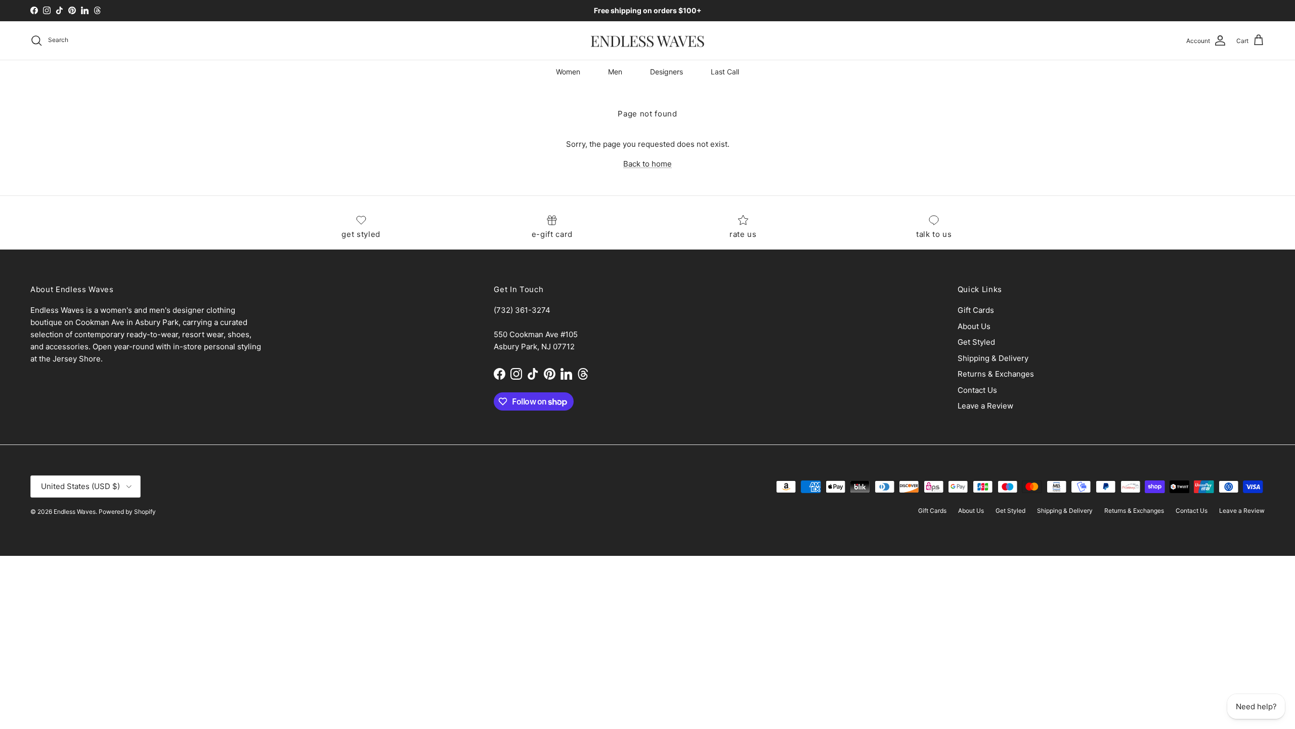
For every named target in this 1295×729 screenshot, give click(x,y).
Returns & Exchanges (996, 374)
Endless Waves (75, 511)
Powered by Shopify (127, 511)
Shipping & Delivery (993, 358)
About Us (974, 326)
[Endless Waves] (647, 40)
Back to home (647, 164)
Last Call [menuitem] (725, 71)
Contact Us (977, 390)
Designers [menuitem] (666, 71)
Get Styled (976, 342)
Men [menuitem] (615, 71)
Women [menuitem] (568, 71)
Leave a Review (985, 406)
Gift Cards (976, 310)
